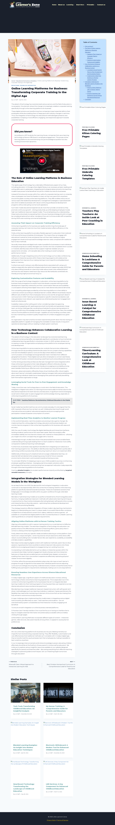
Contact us (101, 5)
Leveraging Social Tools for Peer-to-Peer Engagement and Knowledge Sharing (94, 72)
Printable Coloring (88, 127)
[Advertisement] (57, 21)
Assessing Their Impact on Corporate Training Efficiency (94, 56)
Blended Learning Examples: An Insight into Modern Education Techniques (25, 747)
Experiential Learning (89, 208)
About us (61, 5)
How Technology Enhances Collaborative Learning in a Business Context (92, 66)
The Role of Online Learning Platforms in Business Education (92, 50)
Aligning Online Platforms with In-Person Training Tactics (94, 89)
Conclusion (88, 99)
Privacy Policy (51, 820)
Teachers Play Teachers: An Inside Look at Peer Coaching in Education (92, 217)
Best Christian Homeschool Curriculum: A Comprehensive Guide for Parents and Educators (61, 665)
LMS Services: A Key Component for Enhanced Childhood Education (57, 786)
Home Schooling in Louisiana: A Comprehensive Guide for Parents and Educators (92, 263)
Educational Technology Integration (23, 85)
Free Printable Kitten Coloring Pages (91, 133)
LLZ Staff (15, 99)
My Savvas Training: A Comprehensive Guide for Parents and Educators (57, 708)
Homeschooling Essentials (90, 253)
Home (54, 5)
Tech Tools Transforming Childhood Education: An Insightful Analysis (24, 708)
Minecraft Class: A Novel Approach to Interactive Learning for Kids (21, 664)
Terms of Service (62, 820)
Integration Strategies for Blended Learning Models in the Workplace (94, 83)
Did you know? (89, 46)
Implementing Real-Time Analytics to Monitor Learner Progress (94, 77)
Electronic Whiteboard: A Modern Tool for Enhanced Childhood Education (57, 747)
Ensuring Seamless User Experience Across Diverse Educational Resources (94, 95)
